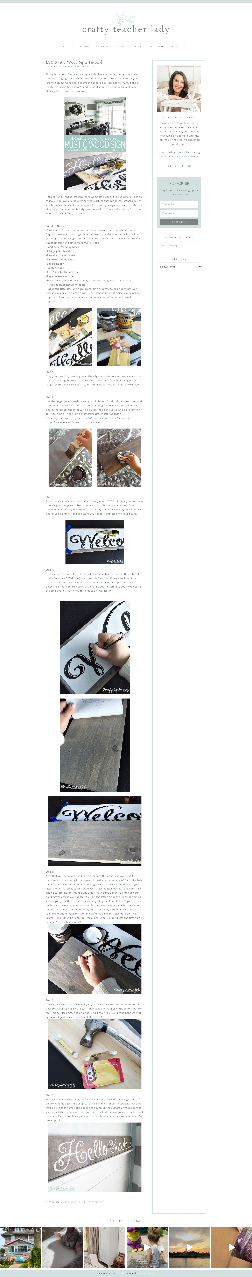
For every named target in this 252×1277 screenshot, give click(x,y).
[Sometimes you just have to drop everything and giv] (104, 1247)
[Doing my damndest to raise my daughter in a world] (231, 1247)
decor (74, 1202)
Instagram (78, 1116)
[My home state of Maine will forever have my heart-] (189, 1247)
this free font (100, 578)
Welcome (126, 23)
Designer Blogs (145, 1273)
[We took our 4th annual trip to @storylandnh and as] (147, 1247)
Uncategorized (93, 1202)
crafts (65, 1202)
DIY (81, 1202)
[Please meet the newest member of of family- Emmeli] (62, 1247)
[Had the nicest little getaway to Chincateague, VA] (20, 1247)
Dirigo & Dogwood (186, 156)
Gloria (121, 1273)
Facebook (100, 1116)
